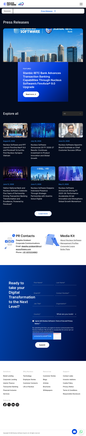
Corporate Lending (10, 379)
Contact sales (68, 376)
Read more (30, 94)
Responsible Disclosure (71, 394)
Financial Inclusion (9, 390)
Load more (43, 213)
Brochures (47, 387)
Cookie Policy (68, 383)
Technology (27, 376)
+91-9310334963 (29, 252)
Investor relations (69, 379)
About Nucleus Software (70, 240)
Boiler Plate (65, 249)
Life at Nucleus (28, 387)
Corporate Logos (67, 246)
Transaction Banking (10, 387)
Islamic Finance (8, 383)
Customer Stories (49, 376)
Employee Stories (29, 379)
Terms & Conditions (70, 390)
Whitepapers (48, 390)
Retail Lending (8, 376)
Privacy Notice (68, 387)
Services (6, 394)
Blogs (45, 379)
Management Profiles (69, 243)
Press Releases (47, 11)
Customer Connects (30, 383)
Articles (46, 383)
